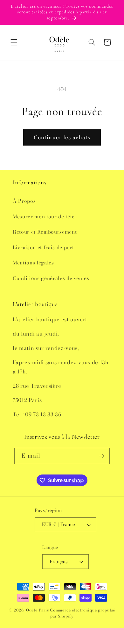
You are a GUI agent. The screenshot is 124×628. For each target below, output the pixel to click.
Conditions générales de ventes (51, 278)
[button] (14, 42)
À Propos (24, 201)
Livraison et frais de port (43, 247)
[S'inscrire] (101, 456)
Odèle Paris (37, 610)
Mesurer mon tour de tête (44, 216)
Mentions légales (33, 262)
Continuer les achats (62, 137)
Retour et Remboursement (45, 232)
